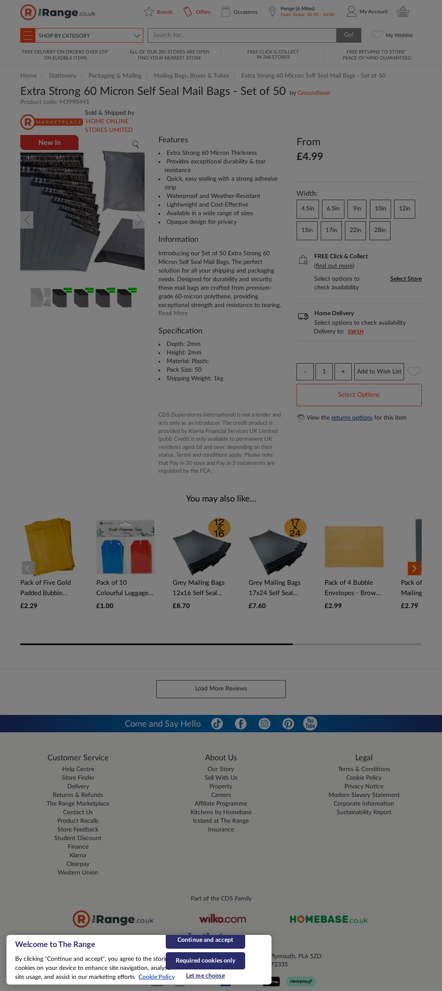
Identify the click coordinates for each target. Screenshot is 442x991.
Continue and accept (205, 940)
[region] (139, 960)
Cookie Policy (157, 977)
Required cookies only (205, 961)
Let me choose (205, 976)
